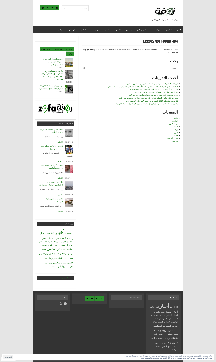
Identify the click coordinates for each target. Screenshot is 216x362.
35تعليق (60, 142)
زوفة (176, 129)
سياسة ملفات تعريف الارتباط (149, 358)
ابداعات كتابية (53, 242)
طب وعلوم (46, 258)
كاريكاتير (72, 29)
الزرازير (57, 245)
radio (176, 118)
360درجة (69, 233)
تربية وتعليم (141, 29)
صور (176, 132)
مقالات (54, 266)
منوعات (84, 29)
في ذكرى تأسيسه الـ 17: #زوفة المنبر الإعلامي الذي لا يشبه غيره (154, 89)
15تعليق (60, 211)
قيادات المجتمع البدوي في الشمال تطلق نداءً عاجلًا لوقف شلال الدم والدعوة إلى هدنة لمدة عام (143, 87)
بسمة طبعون (173, 330)
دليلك (176, 127)
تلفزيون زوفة (48, 254)
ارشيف (70, 54)
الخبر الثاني (43, 242)
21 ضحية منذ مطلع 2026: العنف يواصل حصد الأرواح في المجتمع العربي (151, 101)
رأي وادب (95, 29)
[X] (61, 304)
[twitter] (52, 7)
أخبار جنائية (50, 233)
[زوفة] (165, 17)
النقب (63, 249)
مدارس (129, 29)
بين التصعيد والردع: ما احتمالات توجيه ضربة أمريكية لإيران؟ (156, 92)
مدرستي (69, 266)
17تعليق (60, 195)
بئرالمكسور (155, 29)
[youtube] (47, 7)
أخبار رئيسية (172, 311)
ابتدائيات (62, 242)
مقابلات (108, 29)
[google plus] (42, 7)
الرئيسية (168, 29)
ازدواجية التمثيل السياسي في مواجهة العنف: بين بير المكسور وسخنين (152, 84)
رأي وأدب (163, 334)
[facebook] (57, 7)
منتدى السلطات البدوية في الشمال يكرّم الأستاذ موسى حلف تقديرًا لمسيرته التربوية (147, 104)
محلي (56, 262)
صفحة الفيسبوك (67, 278)
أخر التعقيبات (58, 49)
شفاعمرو (57, 257)
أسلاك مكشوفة (60, 238)
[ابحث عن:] (75, 8)
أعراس (44, 238)
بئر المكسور (173, 124)
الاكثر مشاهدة (45, 49)
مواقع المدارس (172, 138)
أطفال (51, 238)
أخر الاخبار (69, 49)
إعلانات (70, 242)
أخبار (179, 29)
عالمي (118, 29)
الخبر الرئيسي (67, 245)
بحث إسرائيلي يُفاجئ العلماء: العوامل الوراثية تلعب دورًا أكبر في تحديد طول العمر (148, 98)
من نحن (60, 29)
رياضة (65, 258)
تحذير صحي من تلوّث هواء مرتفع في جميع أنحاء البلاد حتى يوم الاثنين (153, 95)
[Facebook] (65, 304)
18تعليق (60, 178)
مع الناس (61, 266)
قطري (63, 263)
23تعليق (60, 161)
